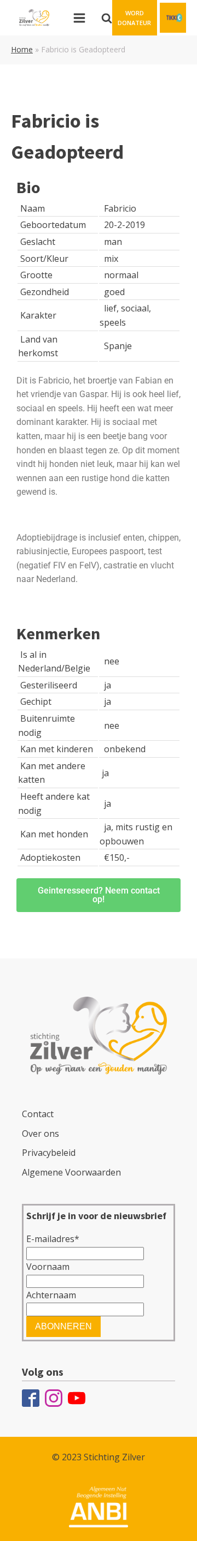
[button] (134, 17)
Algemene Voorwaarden (71, 1172)
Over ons (40, 1134)
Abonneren (63, 1326)
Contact (38, 1114)
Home (22, 49)
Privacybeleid (49, 1153)
